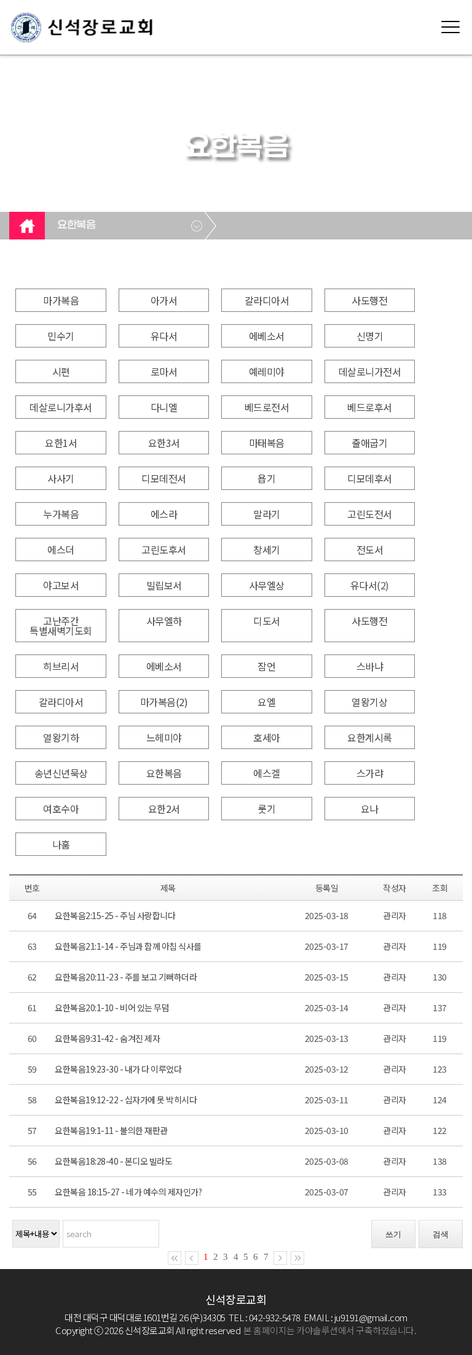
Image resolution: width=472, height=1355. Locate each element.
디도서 (266, 620)
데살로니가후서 (61, 407)
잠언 (266, 666)
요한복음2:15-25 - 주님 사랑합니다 (115, 915)
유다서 (164, 335)
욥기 (266, 478)
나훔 (61, 844)
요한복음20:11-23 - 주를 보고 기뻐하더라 (126, 977)
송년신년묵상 (61, 773)
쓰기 (393, 1234)
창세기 (266, 549)
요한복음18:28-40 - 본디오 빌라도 (113, 1161)
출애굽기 (369, 442)
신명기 (370, 335)
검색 (441, 1234)
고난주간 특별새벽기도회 (61, 625)
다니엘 (164, 407)
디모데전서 (163, 478)
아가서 (164, 300)
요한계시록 (369, 737)
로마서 (164, 371)
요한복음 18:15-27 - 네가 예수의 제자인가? (128, 1192)
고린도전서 (369, 514)
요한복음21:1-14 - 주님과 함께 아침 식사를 (128, 946)
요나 (370, 808)
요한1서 (61, 442)
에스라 (164, 514)
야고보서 (61, 585)
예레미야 (267, 371)
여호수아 (61, 808)
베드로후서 (369, 407)
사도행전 (369, 300)
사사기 (60, 478)
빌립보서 (164, 585)
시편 (61, 371)
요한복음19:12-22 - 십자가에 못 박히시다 (126, 1099)
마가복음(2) (164, 701)
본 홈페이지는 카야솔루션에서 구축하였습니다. (329, 1330)
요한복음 (76, 225)
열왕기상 (369, 701)
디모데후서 (369, 478)
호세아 (266, 737)
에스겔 (266, 773)
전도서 (370, 549)
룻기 (266, 808)
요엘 (266, 701)
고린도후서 (163, 549)
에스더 (60, 549)
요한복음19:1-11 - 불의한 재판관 (111, 1130)
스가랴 (370, 773)
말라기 (266, 514)
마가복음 (61, 300)
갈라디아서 (267, 300)
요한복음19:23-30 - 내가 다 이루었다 (118, 1069)
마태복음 (267, 442)
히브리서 (61, 666)
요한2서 (164, 808)
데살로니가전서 (370, 371)
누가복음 (61, 514)
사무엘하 (164, 620)
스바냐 (370, 666)
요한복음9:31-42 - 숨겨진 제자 (107, 1038)
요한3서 (164, 442)
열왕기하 (61, 737)
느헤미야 (164, 737)
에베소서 (267, 335)
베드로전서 (267, 407)
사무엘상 (267, 585)
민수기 (60, 335)
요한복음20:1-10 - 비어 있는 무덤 (112, 1007)
